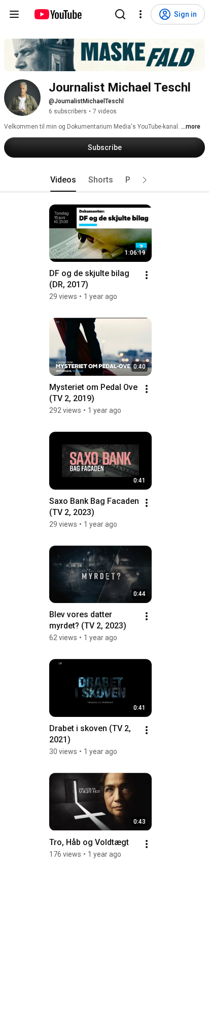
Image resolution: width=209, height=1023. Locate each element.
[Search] (120, 14)
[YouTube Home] (57, 14)
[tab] (63, 180)
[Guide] (14, 14)
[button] (144, 180)
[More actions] (146, 275)
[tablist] (104, 180)
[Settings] (140, 14)
